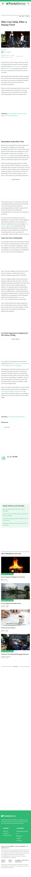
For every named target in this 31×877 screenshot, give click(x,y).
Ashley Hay (4, 579)
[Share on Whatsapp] (29, 16)
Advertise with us (7, 835)
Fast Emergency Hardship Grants (11, 603)
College (19, 838)
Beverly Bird (4, 630)
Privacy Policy (10, 861)
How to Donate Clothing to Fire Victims (13, 577)
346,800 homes (9, 68)
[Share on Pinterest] (27, 16)
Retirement (19, 836)
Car (17, 833)
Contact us (6, 833)
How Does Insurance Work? (16, 417)
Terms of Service (3, 861)
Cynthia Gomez (5, 606)
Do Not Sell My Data (18, 867)
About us (5, 831)
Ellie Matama (6, 52)
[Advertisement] (15, 128)
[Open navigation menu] (3, 3)
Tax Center (19, 840)
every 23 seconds (16, 66)
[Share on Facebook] (23, 16)
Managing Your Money (22, 831)
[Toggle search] (28, 3)
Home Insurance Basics (8, 628)
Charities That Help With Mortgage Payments (15, 654)
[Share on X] (25, 16)
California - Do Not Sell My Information (22, 861)
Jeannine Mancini (6, 656)
